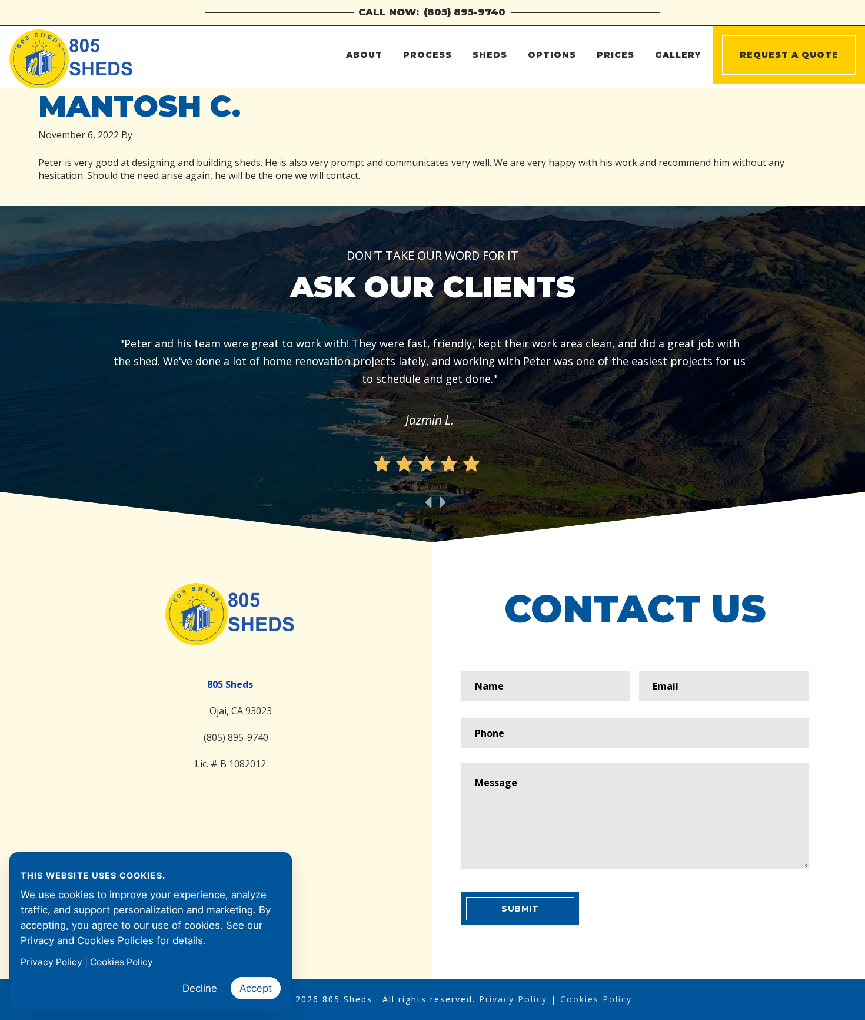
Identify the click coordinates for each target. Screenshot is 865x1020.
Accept (255, 988)
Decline (199, 988)
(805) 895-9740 (464, 12)
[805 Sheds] (230, 614)
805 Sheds (113, 55)
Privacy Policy (513, 999)
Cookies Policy (596, 999)
